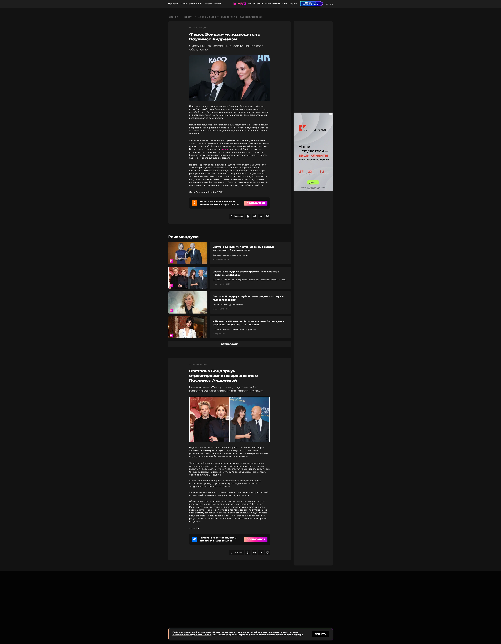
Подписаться (256, 203)
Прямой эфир (255, 4)
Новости (173, 4)
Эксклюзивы (196, 4)
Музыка (293, 4)
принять (320, 634)
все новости (229, 344)
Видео (217, 4)
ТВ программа (272, 4)
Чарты (183, 4)
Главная (173, 16)
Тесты (208, 4)
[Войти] (331, 4)
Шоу (284, 4)
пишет (226, 149)
